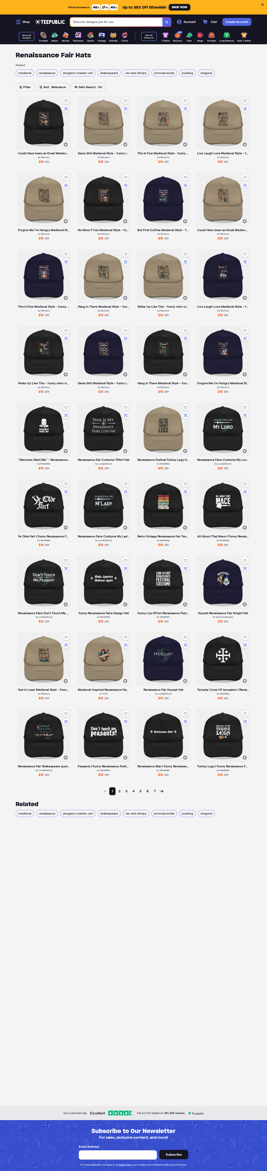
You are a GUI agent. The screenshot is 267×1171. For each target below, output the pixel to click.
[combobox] (116, 22)
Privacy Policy (125, 1165)
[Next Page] (162, 791)
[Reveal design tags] (66, 144)
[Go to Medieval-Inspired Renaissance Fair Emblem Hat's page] (104, 659)
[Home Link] (50, 22)
